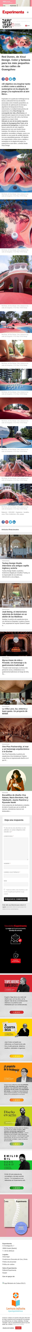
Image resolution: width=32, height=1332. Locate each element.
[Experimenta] (13, 12)
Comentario (9, 836)
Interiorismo (5, 560)
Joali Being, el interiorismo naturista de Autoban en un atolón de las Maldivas (14, 614)
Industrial (5, 792)
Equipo (4, 1273)
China (6, 514)
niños (18, 514)
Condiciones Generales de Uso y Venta (14, 1259)
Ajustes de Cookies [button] (8, 1328)
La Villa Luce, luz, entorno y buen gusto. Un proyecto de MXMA (14, 711)
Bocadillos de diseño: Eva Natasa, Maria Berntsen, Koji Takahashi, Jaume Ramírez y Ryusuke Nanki (15, 799)
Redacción (4, 512)
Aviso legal (6, 1257)
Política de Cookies (18, 1324)
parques (22, 514)
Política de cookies (8, 1264)
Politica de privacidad (9, 1262)
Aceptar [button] (18, 1328)
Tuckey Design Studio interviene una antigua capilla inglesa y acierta (15, 565)
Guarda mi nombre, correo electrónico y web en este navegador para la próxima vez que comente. (16, 892)
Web (5, 881)
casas (3, 514)
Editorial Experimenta (9, 1270)
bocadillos (26, 512)
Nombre (7, 863)
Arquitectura (19, 512)
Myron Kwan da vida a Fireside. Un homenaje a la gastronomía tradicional (14, 662)
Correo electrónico (12, 872)
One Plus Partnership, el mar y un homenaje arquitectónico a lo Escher (15, 749)
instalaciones (12, 514)
